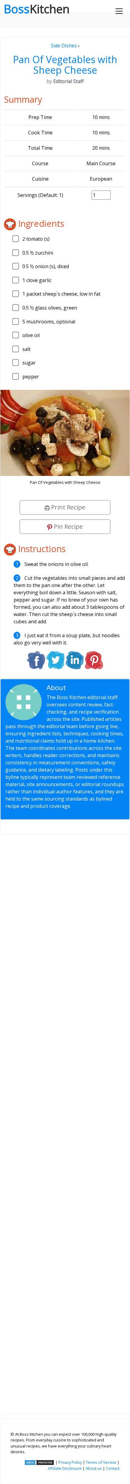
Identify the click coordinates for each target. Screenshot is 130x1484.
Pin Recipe (67, 526)
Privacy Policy (70, 1462)
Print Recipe (67, 507)
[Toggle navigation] (119, 11)
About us (94, 1468)
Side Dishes (64, 45)
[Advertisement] (65, 1119)
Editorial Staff (89, 687)
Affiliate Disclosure (65, 1468)
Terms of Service (101, 1462)
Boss (37, 9)
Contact (112, 1468)
